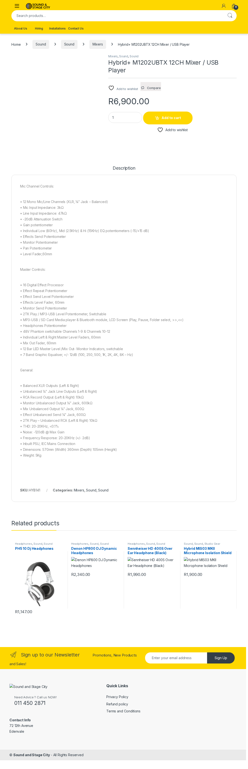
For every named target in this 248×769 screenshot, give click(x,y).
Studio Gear (212, 543)
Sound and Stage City (31, 755)
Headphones (23, 543)
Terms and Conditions (123, 711)
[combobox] (117, 15)
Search (230, 15)
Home (16, 44)
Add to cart (171, 118)
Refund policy (117, 704)
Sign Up (221, 658)
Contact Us (76, 28)
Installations (57, 28)
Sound (41, 44)
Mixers (98, 44)
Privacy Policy (117, 697)
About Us (20, 28)
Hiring (39, 28)
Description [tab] (124, 168)
